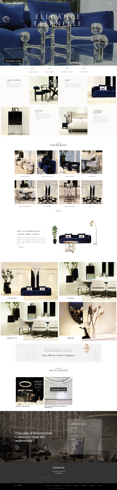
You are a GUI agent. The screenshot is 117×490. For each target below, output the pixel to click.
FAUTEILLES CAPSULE (69, 176)
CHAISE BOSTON (92, 176)
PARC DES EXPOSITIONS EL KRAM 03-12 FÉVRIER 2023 (56, 406)
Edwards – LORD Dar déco (23, 406)
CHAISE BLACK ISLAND (70, 206)
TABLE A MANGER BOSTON (25, 206)
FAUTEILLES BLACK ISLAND (47, 176)
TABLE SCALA (92, 206)
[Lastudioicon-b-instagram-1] (21, 485)
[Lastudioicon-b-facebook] (16, 485)
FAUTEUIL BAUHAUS (25, 176)
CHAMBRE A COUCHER (67, 72)
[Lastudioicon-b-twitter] (18, 485)
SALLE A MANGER (50, 72)
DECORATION (84, 72)
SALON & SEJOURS (32, 72)
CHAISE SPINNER (47, 206)
